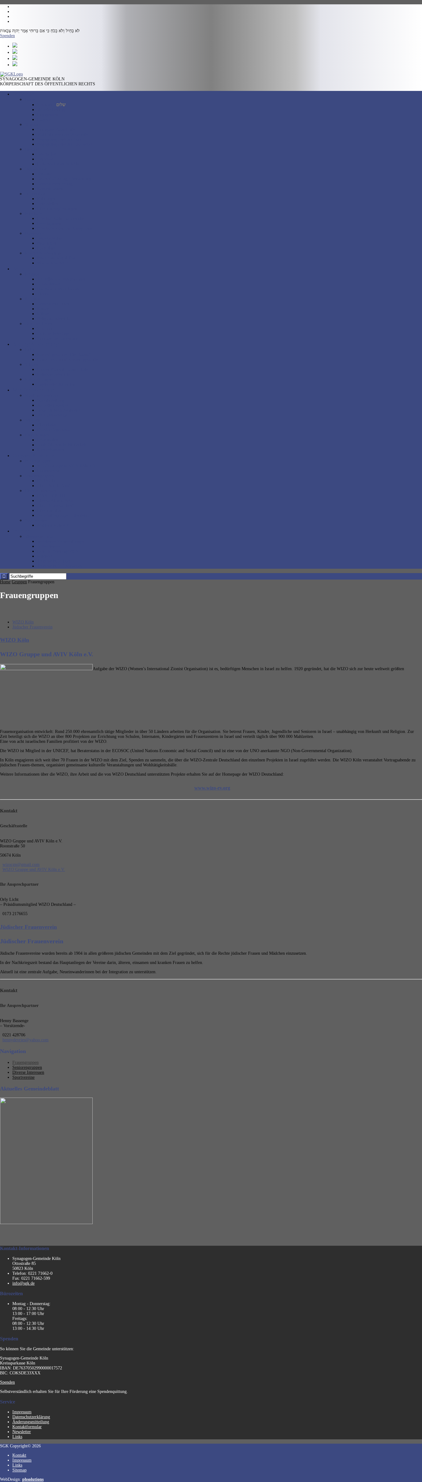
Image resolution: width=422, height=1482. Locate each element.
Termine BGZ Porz (54, 561)
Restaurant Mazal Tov (56, 258)
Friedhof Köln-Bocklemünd (61, 218)
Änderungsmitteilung (30, 1422)
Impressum (22, 1412)
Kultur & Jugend (39, 379)
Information (35, 193)
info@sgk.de (23, 1283)
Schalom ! (51, 104)
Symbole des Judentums (58, 338)
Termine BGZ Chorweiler (59, 566)
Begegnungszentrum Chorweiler (65, 144)
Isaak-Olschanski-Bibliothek (61, 445)
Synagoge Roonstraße (56, 129)
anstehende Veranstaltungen (61, 541)
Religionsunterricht (53, 318)
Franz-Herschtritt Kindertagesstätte (67, 359)
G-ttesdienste (48, 284)
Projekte (44, 119)
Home (30, 99)
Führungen (46, 198)
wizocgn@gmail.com (21, 864)
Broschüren (47, 243)
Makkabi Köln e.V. (53, 525)
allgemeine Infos (39, 536)
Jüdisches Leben (39, 323)
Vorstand (44, 174)
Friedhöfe (33, 213)
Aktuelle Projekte (52, 405)
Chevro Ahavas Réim (55, 500)
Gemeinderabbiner (53, 304)
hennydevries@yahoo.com (25, 1040)
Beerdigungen (49, 223)
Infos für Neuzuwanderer (59, 410)
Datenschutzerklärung (31, 1417)
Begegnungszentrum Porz (59, 139)
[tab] (23, 622)
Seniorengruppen (39, 475)
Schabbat (45, 328)
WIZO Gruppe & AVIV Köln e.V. (66, 466)
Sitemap (19, 1470)
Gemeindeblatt (49, 238)
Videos (43, 294)
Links (17, 1436)
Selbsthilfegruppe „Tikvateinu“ (64, 515)
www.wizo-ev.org (212, 787)
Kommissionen (50, 188)
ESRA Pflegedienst (53, 430)
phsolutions (33, 1479)
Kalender (45, 556)
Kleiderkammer (50, 450)
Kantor (43, 308)
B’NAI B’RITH (51, 495)
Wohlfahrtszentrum (41, 395)
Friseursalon (47, 440)
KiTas (30, 349)
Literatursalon (49, 510)
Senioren (32, 420)
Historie (32, 149)
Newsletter (21, 1431)
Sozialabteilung (50, 400)
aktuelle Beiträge (51, 109)
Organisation (36, 169)
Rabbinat (32, 299)
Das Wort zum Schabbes (58, 289)
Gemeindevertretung (55, 184)
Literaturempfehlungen (57, 208)
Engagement (48, 114)
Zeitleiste (45, 159)
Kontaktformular (27, 1426)
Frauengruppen (38, 461)
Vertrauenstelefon (52, 415)
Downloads (34, 233)
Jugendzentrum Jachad (56, 384)
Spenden (7, 35)
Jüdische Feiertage (53, 333)
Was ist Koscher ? (52, 263)
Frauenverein (48, 471)
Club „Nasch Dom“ (54, 485)
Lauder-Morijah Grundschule (62, 369)
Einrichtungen (37, 435)
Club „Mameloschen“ (55, 505)
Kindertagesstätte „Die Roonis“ (64, 354)
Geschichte (46, 154)
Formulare (46, 248)
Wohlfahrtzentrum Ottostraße (62, 134)
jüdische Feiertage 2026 (57, 551)
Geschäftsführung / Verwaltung (64, 179)
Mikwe (43, 313)
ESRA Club (47, 480)
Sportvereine (36, 520)
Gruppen (19, 582)
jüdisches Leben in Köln (58, 164)
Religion (32, 274)
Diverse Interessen (41, 490)
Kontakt (19, 1455)
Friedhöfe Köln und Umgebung (64, 228)
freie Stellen (47, 203)
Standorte (33, 124)
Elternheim (47, 425)
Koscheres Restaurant (43, 253)
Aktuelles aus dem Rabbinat (61, 279)
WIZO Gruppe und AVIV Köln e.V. (33, 869)
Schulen (32, 364)
